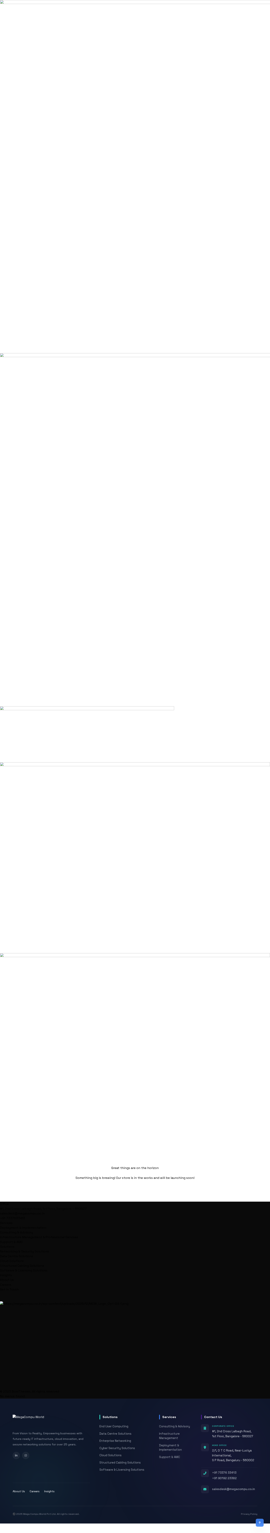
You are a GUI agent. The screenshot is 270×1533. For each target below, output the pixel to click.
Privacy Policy (249, 1514)
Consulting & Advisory (16, 1232)
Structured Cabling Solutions (22, 1266)
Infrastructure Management (169, 1436)
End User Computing (113, 1426)
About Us (7, 1280)
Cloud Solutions (12, 1261)
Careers (5, 1285)
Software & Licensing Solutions (23, 1270)
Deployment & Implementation (23, 1228)
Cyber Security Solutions (117, 1448)
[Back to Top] (260, 1523)
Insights (49, 1491)
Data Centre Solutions (16, 1256)
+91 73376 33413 (224, 1472)
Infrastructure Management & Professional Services (39, 1237)
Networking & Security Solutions (24, 1251)
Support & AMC (11, 1242)
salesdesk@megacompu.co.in (233, 1489)
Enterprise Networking (115, 1441)
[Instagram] (25, 1455)
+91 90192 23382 (224, 1478)
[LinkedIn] (16, 1455)
